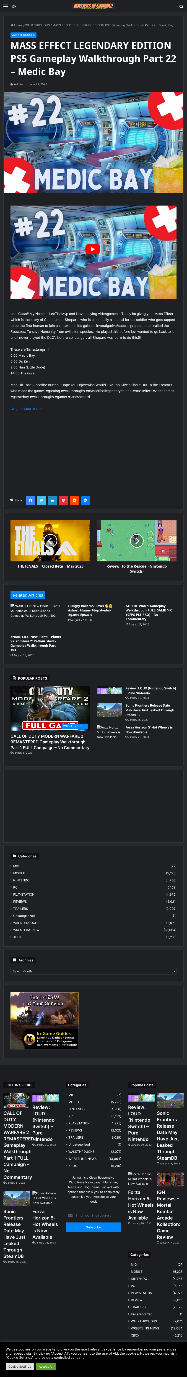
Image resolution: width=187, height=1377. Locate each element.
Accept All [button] (46, 1366)
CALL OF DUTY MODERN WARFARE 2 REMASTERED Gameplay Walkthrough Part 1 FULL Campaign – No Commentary (49, 742)
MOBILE (19, 873)
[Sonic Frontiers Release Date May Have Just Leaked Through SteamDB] (109, 710)
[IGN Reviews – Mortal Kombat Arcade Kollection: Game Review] (170, 1179)
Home (18, 25)
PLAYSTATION (23, 894)
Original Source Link (26, 408)
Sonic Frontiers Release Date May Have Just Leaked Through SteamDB (149, 710)
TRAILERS (20, 908)
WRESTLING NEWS (27, 930)
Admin (18, 84)
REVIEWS (20, 901)
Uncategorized (24, 916)
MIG (16, 866)
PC (15, 887)
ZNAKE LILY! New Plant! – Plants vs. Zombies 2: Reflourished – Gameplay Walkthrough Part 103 (35, 643)
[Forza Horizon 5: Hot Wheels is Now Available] (109, 733)
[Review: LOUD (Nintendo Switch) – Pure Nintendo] (109, 690)
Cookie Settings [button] (19, 1366)
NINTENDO (21, 880)
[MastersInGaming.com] (93, 6)
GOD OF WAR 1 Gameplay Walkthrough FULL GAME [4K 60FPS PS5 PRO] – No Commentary (149, 612)
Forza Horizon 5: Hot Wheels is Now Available (45, 1224)
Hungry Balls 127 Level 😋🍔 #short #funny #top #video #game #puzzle (90, 610)
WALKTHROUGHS (37, 25)
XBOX (17, 937)
